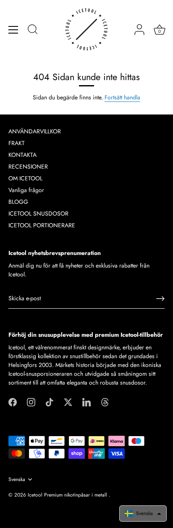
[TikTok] (49, 401)
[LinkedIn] (86, 401)
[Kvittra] (68, 401)
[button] (143, 513)
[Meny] (13, 30)
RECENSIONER (28, 166)
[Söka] (33, 30)
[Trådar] (105, 401)
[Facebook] (12, 401)
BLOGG (18, 202)
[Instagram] (31, 401)
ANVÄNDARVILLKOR (34, 131)
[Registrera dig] (160, 298)
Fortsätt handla (122, 97)
